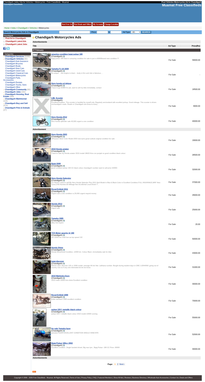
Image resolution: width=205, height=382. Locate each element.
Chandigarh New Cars (14, 68)
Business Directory (139, 378)
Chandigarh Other (12, 87)
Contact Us (174, 378)
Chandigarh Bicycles (14, 64)
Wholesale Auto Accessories (158, 378)
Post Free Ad (67, 24)
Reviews (128, 378)
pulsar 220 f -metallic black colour (66, 310)
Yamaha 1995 (57, 218)
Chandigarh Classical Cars (16, 73)
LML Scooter (57, 98)
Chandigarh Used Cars (15, 71)
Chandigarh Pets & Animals (17, 108)
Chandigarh (23, 28)
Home (6, 28)
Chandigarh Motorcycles (15, 75)
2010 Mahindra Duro (60, 276)
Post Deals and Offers (82, 24)
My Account (98, 24)
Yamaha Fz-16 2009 (60, 69)
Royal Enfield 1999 (59, 295)
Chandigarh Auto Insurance (16, 61)
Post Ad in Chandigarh (15, 38)
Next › (121, 364)
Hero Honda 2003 (59, 134)
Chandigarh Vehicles (14, 59)
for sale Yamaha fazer (61, 329)
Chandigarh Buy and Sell (16, 103)
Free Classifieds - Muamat (43, 378)
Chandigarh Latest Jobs (16, 44)
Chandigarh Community (16, 90)
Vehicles (33, 28)
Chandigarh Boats (13, 66)
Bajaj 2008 (56, 164)
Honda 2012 (56, 204)
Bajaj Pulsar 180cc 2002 (62, 343)
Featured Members (105, 378)
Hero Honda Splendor (61, 178)
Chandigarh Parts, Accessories (12, 79)
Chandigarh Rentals (13, 82)
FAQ (94, 378)
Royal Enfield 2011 (59, 189)
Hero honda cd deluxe (61, 83)
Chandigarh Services (14, 56)
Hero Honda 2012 (59, 117)
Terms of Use (75, 378)
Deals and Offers (186, 378)
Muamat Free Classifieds (181, 5)
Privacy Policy (86, 378)
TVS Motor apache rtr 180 (62, 233)
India (14, 28)
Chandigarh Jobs (13, 92)
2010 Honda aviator (60, 149)
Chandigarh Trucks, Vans (15, 85)
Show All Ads (118, 378)
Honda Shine (57, 248)
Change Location (111, 24)
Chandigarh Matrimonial (16, 99)
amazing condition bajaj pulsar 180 (67, 54)
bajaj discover (57, 261)
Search (146, 32)
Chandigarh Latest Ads (15, 41)
